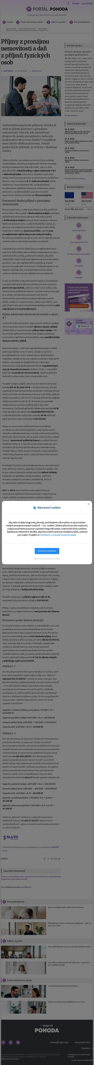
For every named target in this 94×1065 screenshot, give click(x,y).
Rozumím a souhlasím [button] (47, 551)
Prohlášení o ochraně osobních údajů (58, 535)
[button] (47, 559)
